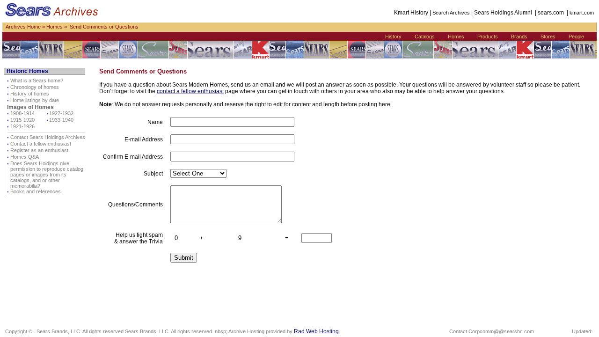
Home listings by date (34, 100)
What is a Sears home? (36, 80)
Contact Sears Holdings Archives (47, 137)
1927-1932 (61, 113)
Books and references (35, 191)
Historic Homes (27, 71)
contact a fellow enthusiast (190, 91)
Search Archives (451, 12)
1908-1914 (22, 113)
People (576, 36)
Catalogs (425, 36)
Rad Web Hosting (316, 331)
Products (487, 36)
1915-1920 (22, 120)
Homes (54, 26)
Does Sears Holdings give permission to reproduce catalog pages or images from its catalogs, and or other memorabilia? (46, 175)
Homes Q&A (24, 157)
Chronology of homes (34, 87)
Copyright (16, 331)
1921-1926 (22, 126)
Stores (548, 36)
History (393, 36)
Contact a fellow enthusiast (40, 144)
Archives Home (23, 26)
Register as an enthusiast (39, 150)
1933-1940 (61, 120)
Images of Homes (30, 107)
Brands (519, 36)
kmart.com (582, 12)
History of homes (29, 93)
